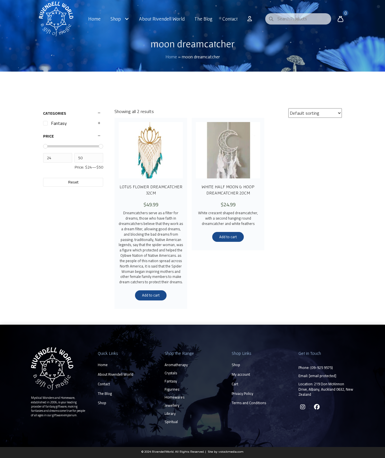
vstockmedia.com (231, 451)
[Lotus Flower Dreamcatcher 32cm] (151, 150)
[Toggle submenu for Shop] (127, 19)
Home (171, 56)
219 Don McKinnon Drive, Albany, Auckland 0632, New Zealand (325, 389)
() (321, 367)
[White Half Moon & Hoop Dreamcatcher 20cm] (228, 150)
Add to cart (151, 295)
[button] (302, 407)
